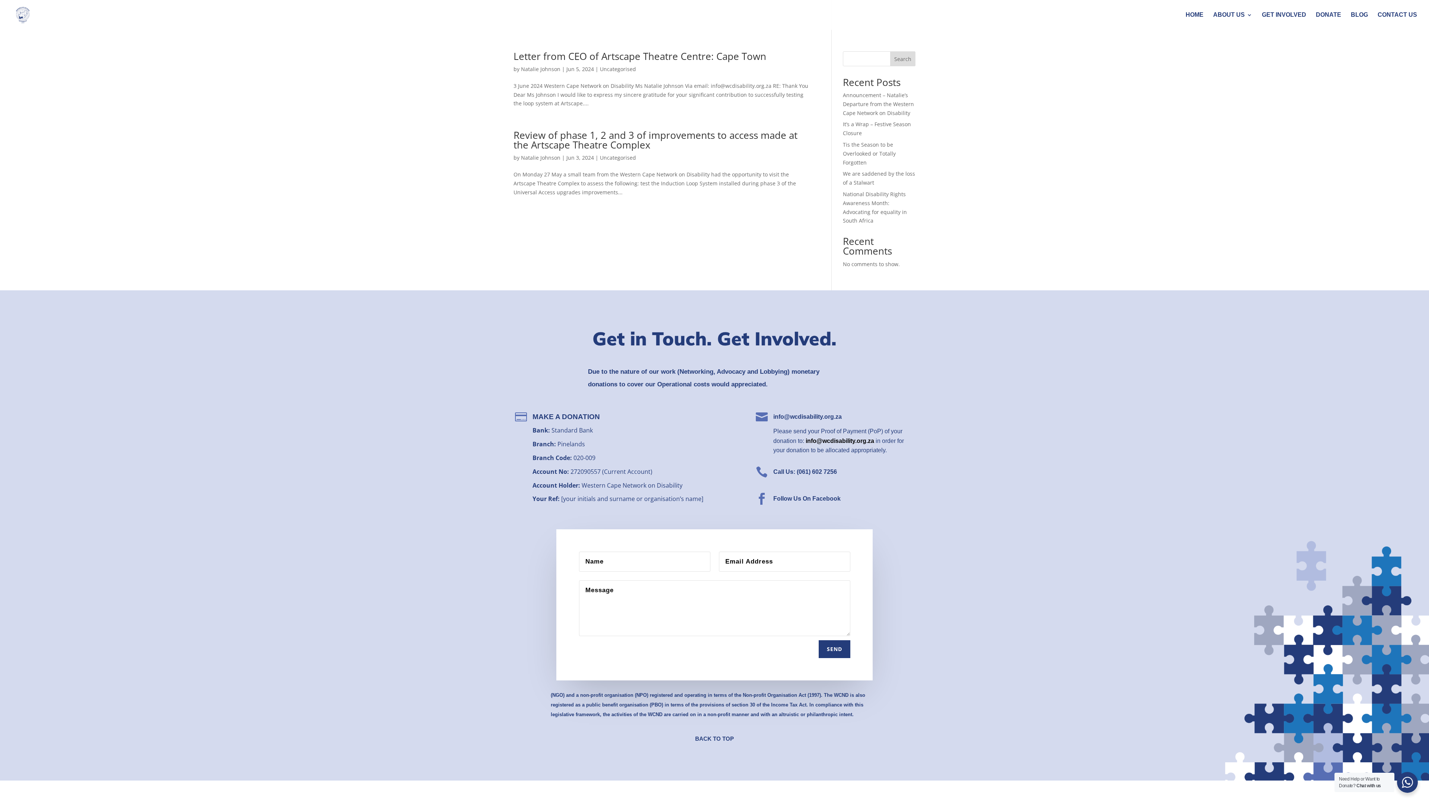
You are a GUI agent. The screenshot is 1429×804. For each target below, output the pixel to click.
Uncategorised (618, 69)
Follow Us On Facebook (807, 498)
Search (902, 59)
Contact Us (1397, 15)
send (834, 649)
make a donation (566, 417)
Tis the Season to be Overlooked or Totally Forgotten (869, 153)
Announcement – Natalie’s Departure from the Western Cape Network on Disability (878, 104)
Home (1194, 15)
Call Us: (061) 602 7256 (805, 472)
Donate (1328, 15)
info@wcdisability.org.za (807, 417)
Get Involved (1284, 15)
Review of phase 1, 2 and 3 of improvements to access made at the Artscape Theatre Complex (655, 139)
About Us (1229, 15)
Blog (1359, 15)
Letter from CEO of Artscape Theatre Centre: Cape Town (640, 56)
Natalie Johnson (540, 69)
